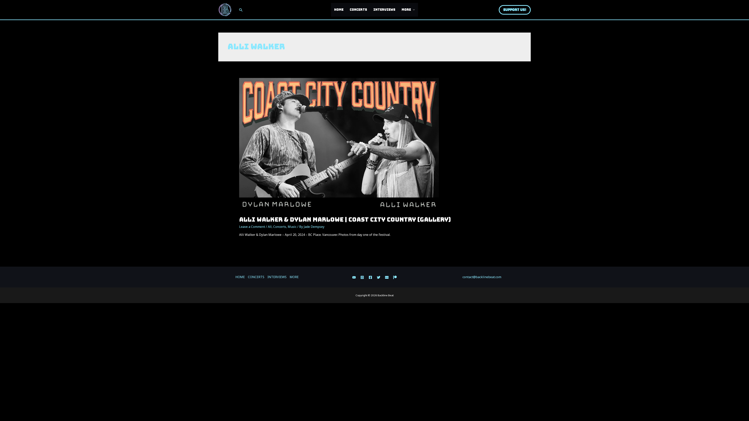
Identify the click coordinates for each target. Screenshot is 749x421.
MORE (406, 10)
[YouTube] (354, 277)
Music (292, 227)
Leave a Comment (252, 227)
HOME (338, 10)
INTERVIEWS (384, 10)
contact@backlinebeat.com (481, 277)
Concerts (279, 227)
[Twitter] (378, 277)
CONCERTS (358, 10)
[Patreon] (395, 277)
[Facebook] (370, 277)
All (270, 227)
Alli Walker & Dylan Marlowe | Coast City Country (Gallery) (345, 219)
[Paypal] (387, 277)
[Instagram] (362, 277)
